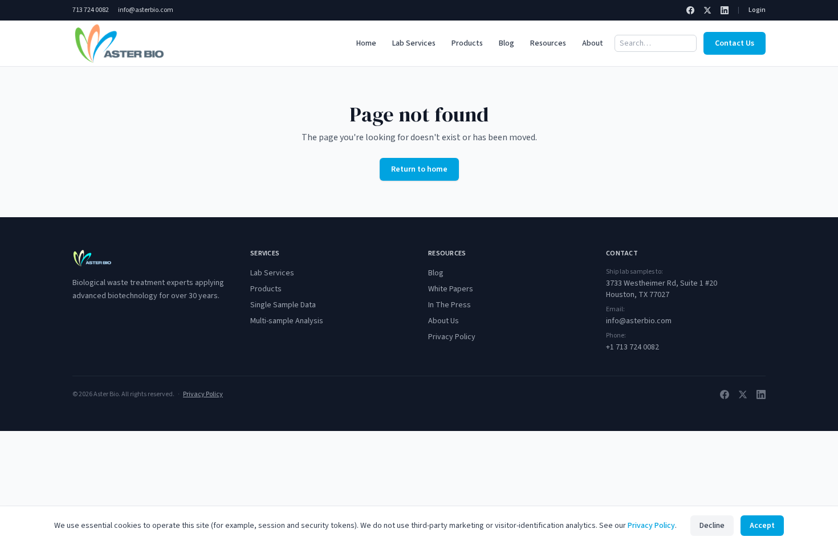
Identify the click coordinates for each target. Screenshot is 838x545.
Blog (506, 43)
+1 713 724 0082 (632, 347)
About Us (443, 321)
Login (757, 10)
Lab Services (414, 43)
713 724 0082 (90, 10)
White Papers (450, 289)
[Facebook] (690, 10)
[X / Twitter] (707, 10)
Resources (548, 43)
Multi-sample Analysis (286, 321)
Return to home (419, 169)
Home (366, 43)
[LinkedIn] (725, 10)
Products (467, 43)
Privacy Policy (451, 337)
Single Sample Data (283, 305)
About (592, 43)
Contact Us (734, 43)
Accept (762, 525)
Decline (712, 525)
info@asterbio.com (145, 10)
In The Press (449, 305)
